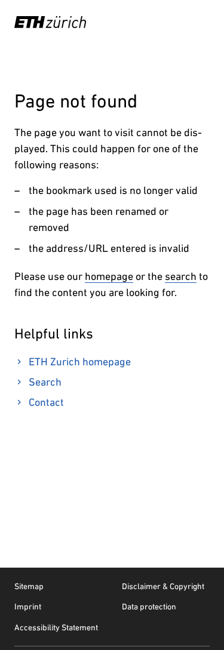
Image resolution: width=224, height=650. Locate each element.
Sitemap (29, 586)
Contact (46, 402)
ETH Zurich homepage (80, 361)
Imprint (27, 606)
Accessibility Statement (56, 627)
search (181, 276)
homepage (109, 276)
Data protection (149, 606)
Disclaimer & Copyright (163, 586)
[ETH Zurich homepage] (50, 22)
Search (45, 381)
